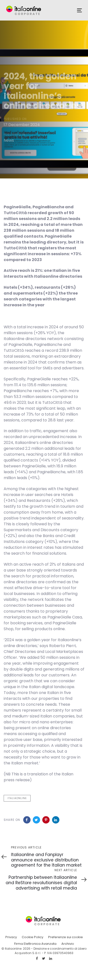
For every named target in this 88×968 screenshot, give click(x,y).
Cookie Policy (32, 937)
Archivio (67, 943)
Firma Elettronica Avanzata (35, 943)
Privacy (11, 937)
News (9, 140)
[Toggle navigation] (79, 10)
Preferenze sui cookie (65, 937)
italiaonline (17, 798)
